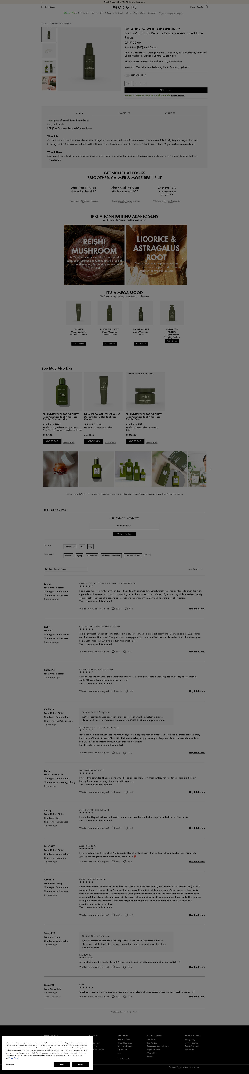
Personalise (10, 1064)
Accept (80, 1064)
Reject (62, 1064)
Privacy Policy (13, 1058)
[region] (47, 1053)
